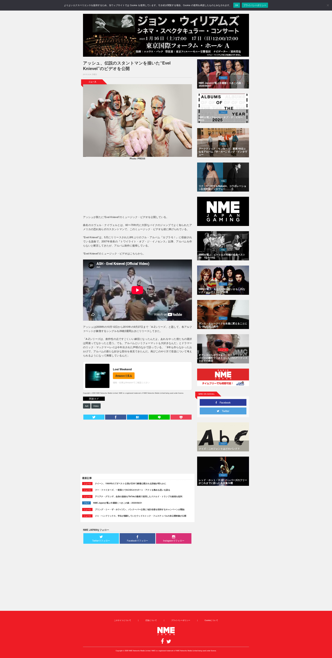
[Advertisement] (137, 188)
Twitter (224, 411)
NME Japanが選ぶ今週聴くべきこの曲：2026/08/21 (117, 502)
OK (236, 5)
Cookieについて (211, 620)
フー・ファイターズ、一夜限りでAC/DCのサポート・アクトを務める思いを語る (132, 489)
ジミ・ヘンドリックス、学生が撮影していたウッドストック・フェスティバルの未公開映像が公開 (140, 515)
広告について (151, 620)
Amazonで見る (123, 375)
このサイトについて (122, 620)
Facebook (224, 402)
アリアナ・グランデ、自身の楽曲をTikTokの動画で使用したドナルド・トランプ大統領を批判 (138, 496)
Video (96, 405)
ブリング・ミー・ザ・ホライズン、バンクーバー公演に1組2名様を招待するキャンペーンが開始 (140, 509)
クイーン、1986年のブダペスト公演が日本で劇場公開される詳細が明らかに (130, 483)
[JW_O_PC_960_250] (166, 35)
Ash (87, 405)
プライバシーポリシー (180, 620)
